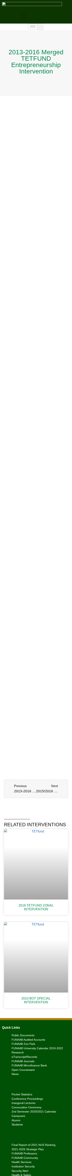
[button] (23, 16)
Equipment (27, 150)
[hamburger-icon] (32, 26)
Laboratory (45, 467)
